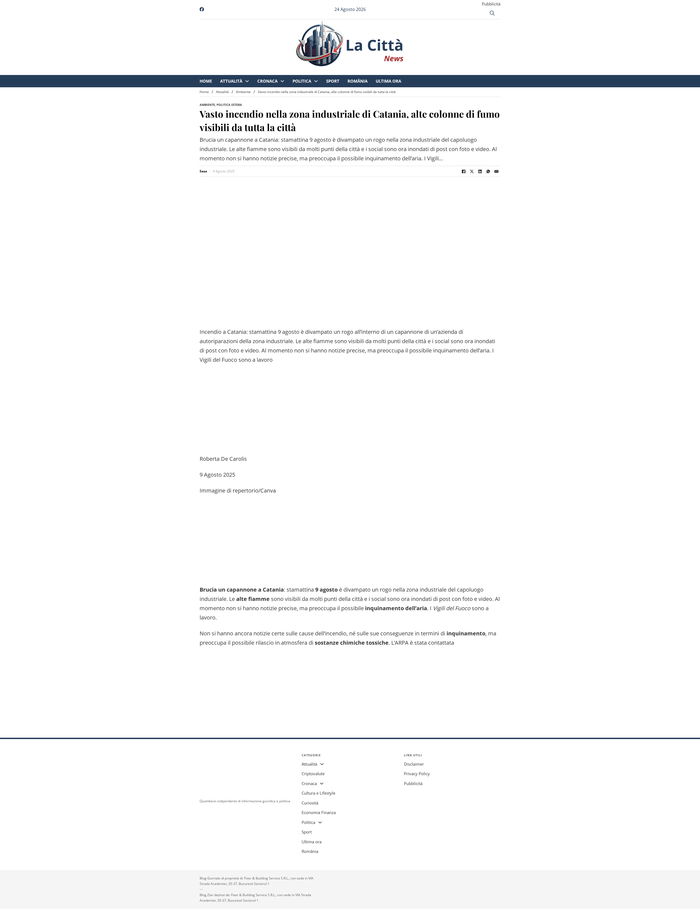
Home (251, 71)
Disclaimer (414, 764)
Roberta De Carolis (223, 458)
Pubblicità (491, 4)
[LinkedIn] (480, 171)
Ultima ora (434, 71)
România (403, 71)
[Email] (496, 171)
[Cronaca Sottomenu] (328, 71)
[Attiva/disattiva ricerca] (492, 13)
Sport (378, 71)
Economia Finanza (319, 812)
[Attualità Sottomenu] (293, 71)
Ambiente (243, 91)
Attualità (277, 71)
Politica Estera (229, 105)
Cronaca (313, 71)
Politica (347, 71)
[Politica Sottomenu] (362, 71)
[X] (472, 171)
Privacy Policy (417, 773)
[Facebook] (463, 171)
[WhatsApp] (488, 171)
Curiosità (310, 803)
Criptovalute (313, 773)
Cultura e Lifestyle (318, 793)
